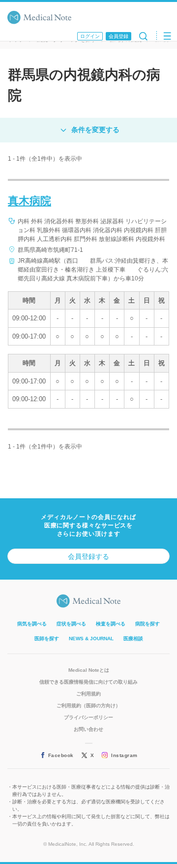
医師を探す (46, 638)
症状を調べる (71, 623)
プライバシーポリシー (88, 717)
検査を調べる (110, 623)
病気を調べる (32, 623)
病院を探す (147, 623)
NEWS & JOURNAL (91, 638)
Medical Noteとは (88, 670)
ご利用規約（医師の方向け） (88, 705)
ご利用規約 (88, 693)
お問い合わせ (88, 729)
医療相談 (133, 638)
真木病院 (29, 201)
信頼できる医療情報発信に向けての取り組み (88, 682)
